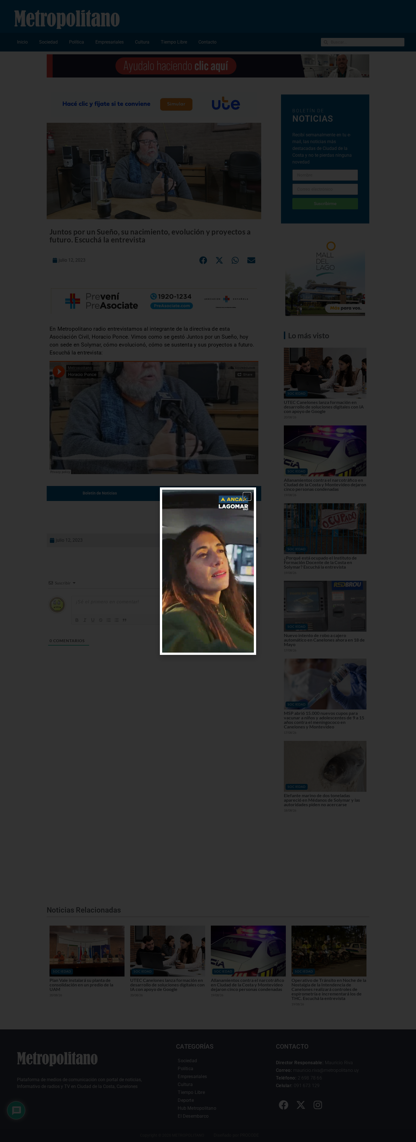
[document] (208, 571)
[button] (247, 496)
